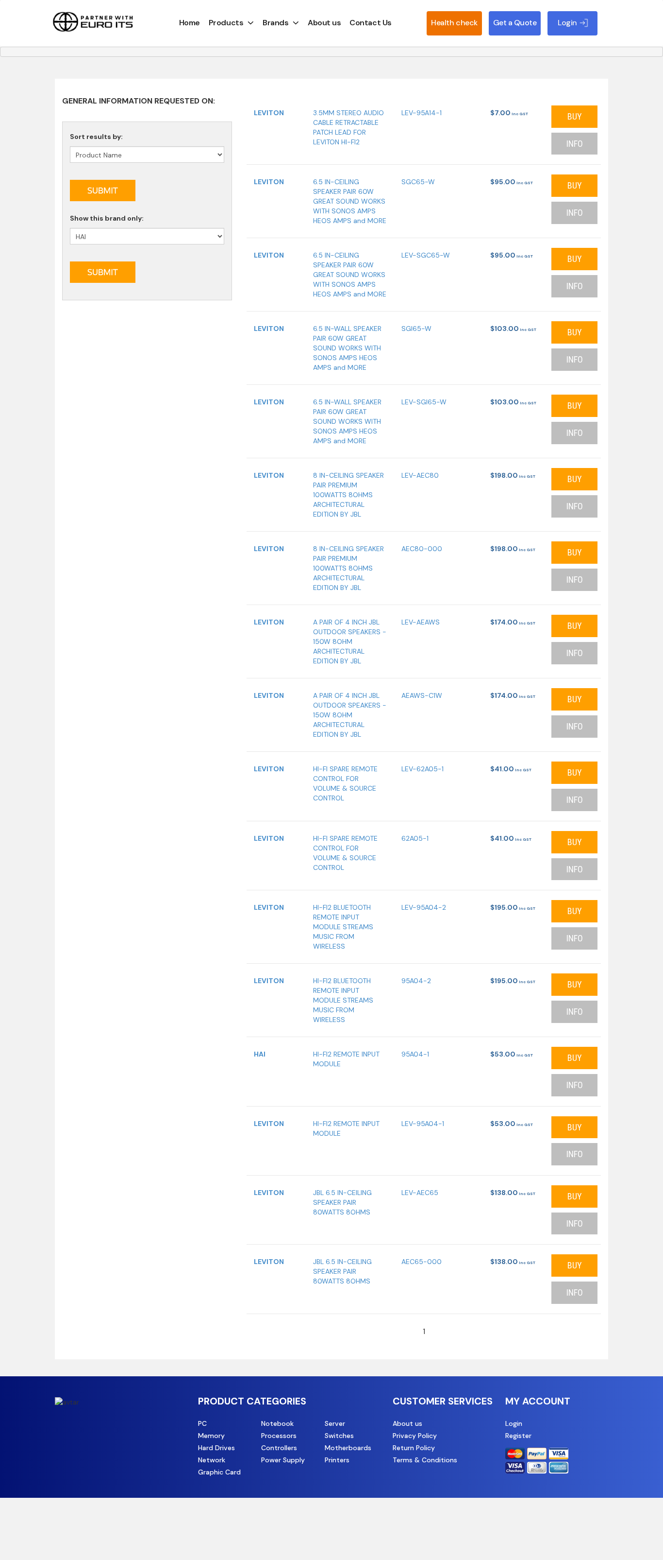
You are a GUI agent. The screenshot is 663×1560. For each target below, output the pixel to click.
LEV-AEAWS (420, 622)
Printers (337, 1460)
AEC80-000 (421, 548)
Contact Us (370, 22)
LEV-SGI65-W (424, 402)
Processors (279, 1435)
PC (202, 1423)
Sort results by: (96, 136)
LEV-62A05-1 (422, 768)
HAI (259, 1054)
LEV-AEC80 (420, 475)
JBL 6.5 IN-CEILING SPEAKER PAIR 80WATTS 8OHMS (342, 1202)
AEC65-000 (421, 1261)
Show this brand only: (107, 218)
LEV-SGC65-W (425, 255)
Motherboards (348, 1447)
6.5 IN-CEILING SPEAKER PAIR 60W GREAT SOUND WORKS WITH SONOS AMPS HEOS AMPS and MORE (349, 201)
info (574, 144)
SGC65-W (418, 181)
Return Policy (414, 1447)
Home (189, 22)
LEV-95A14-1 (421, 112)
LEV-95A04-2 (423, 907)
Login (513, 1423)
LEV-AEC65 (419, 1192)
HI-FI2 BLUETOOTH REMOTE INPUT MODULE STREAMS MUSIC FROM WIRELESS (343, 927)
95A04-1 (415, 1054)
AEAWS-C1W (421, 695)
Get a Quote (515, 22)
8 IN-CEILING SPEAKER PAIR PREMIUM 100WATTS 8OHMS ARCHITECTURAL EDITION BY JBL (348, 495)
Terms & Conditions (425, 1460)
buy (574, 116)
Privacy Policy (415, 1435)
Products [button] (226, 22)
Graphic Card (219, 1472)
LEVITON (269, 112)
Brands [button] (275, 22)
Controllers (279, 1447)
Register (518, 1435)
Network (211, 1460)
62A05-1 (415, 838)
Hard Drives (216, 1447)
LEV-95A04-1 (422, 1123)
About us (324, 22)
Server (335, 1423)
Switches (339, 1435)
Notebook (277, 1423)
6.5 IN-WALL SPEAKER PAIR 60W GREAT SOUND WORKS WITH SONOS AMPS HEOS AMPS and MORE (347, 348)
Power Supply (283, 1460)
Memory (211, 1435)
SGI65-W (416, 328)
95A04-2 (416, 980)
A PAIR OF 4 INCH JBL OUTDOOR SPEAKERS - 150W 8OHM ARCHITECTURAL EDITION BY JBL (349, 641)
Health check (454, 22)
